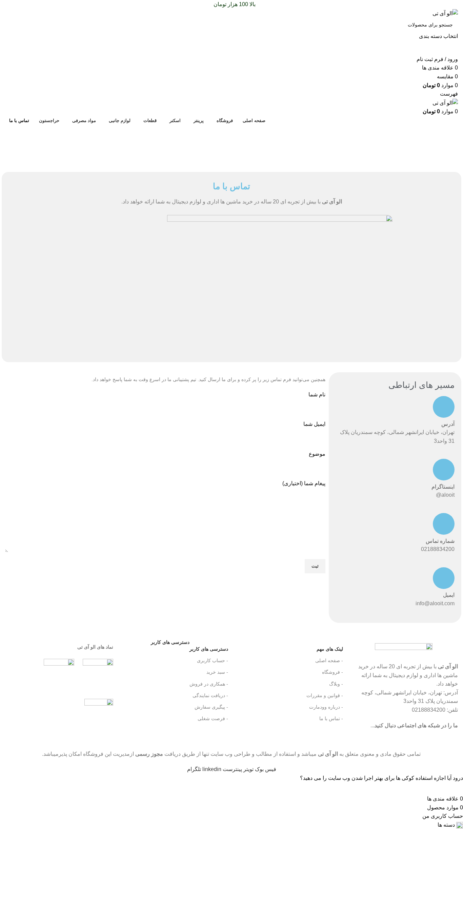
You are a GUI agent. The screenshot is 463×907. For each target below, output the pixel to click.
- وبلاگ (336, 684)
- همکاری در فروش (208, 684)
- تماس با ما (331, 718)
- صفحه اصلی (329, 660)
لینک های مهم (330, 649)
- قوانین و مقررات (324, 695)
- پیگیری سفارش (211, 707)
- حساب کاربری (212, 660)
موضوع (317, 454)
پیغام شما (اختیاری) (303, 483)
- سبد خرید (217, 672)
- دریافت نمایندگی (210, 695)
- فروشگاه (332, 672)
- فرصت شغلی (213, 718)
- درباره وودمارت (326, 707)
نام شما (316, 394)
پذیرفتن (451, 788)
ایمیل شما (314, 424)
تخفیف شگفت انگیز (231, 144)
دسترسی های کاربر (189, 647)
